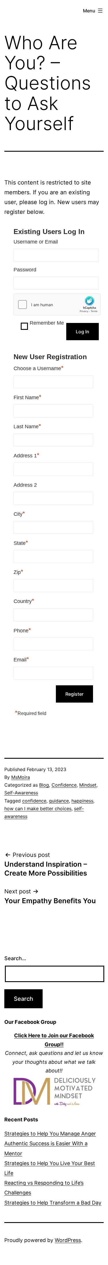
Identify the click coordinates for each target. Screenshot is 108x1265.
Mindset (87, 785)
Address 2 (25, 485)
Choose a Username (39, 368)
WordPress (68, 1240)
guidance (59, 801)
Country (24, 600)
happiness (82, 801)
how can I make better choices (37, 808)
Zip (18, 571)
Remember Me (47, 323)
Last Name (27, 426)
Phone (22, 630)
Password (25, 270)
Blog (44, 785)
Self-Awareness (21, 793)
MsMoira (20, 777)
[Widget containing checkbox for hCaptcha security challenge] (57, 304)
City (19, 513)
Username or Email (36, 242)
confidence (34, 801)
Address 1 (26, 455)
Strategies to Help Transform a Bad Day (52, 1203)
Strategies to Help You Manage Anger (50, 1134)
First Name (27, 397)
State (21, 542)
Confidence (64, 785)
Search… (15, 958)
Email (21, 659)
